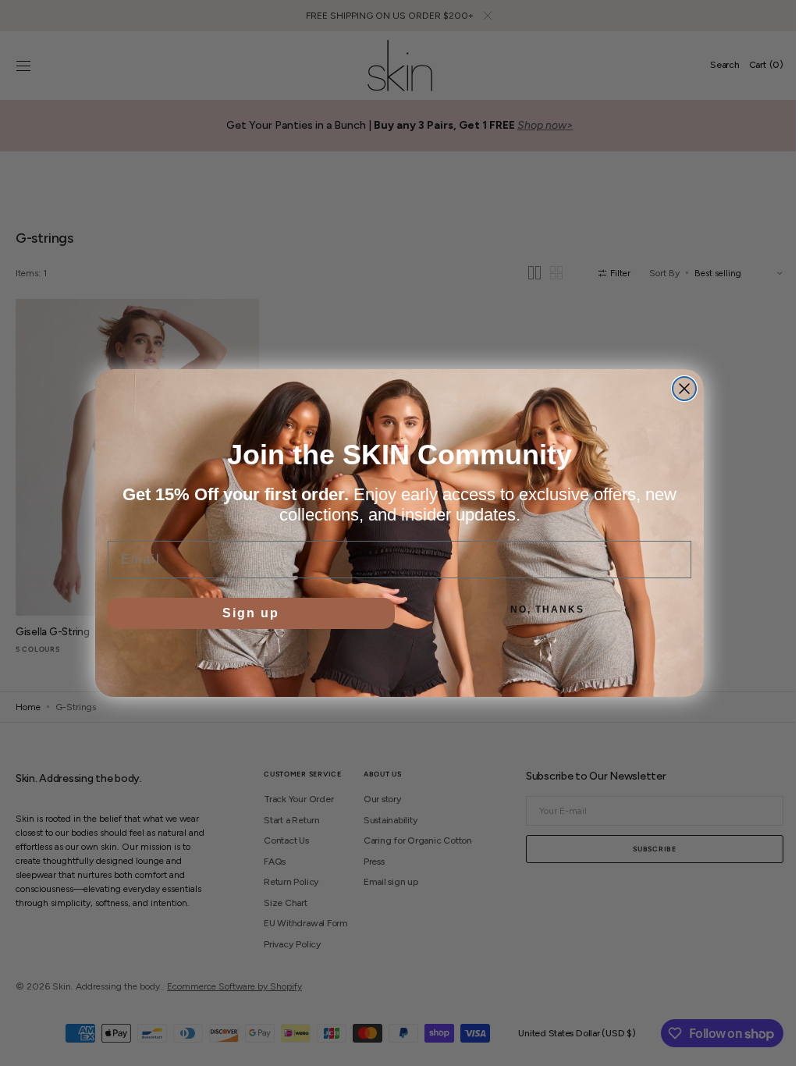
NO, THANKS (542, 609)
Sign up (245, 613)
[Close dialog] (679, 388)
